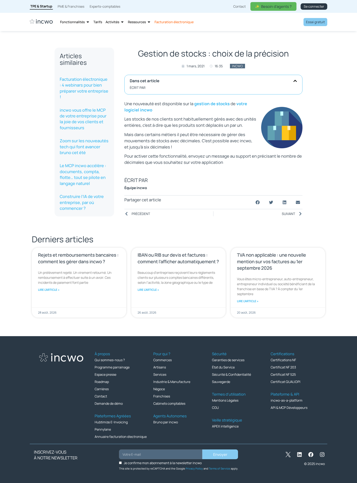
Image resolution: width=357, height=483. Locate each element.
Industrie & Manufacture (171, 381)
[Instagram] (322, 454)
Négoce (159, 389)
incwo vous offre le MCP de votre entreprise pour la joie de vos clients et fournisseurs (83, 118)
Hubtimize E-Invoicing (111, 422)
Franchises (161, 396)
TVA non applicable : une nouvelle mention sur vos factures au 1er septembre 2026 (271, 261)
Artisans (159, 367)
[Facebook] (311, 454)
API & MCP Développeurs (289, 407)
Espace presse (105, 374)
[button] (295, 81)
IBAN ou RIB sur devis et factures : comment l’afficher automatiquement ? (178, 258)
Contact (101, 396)
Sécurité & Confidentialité (231, 374)
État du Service (223, 367)
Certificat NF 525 (283, 374)
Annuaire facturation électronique (121, 436)
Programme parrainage (112, 367)
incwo (237, 66)
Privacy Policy (194, 468)
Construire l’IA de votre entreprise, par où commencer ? (82, 202)
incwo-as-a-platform (286, 400)
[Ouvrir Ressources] (149, 22)
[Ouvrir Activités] (122, 22)
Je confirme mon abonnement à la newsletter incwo (163, 463)
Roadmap (102, 381)
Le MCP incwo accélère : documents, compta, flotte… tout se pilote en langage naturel (83, 174)
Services (159, 374)
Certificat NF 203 (283, 367)
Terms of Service (219, 468)
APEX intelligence (225, 426)
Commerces (162, 360)
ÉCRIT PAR (137, 87)
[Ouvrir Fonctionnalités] (88, 22)
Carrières (102, 389)
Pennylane (103, 429)
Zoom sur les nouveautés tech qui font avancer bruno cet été (84, 146)
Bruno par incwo (165, 422)
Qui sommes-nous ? (110, 360)
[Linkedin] (299, 454)
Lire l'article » (49, 290)
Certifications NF (283, 360)
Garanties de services (228, 360)
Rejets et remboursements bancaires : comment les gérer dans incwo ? (78, 258)
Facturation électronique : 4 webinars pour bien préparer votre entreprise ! (84, 88)
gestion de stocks (212, 103)
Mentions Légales (225, 400)
